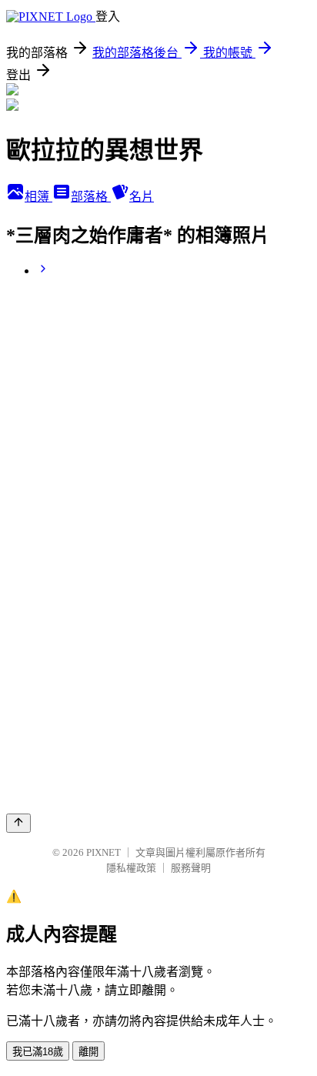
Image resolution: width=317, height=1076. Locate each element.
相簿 (38, 196)
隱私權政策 (131, 868)
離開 (88, 1052)
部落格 (91, 196)
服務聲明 (191, 868)
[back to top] (18, 823)
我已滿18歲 (37, 1052)
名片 (141, 196)
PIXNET (103, 852)
